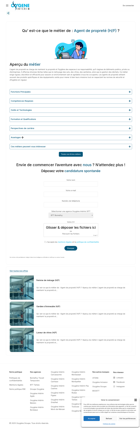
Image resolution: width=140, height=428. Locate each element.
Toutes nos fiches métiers (71, 154)
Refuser (109, 418)
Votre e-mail (71, 190)
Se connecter (128, 5)
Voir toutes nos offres (19, 271)
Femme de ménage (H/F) (48, 280)
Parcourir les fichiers (70, 234)
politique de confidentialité (87, 242)
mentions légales (65, 242)
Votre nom (70, 180)
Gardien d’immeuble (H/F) (48, 306)
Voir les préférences (127, 418)
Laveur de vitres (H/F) (46, 332)
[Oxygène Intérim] (20, 5)
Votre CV (71, 228)
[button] (136, 400)
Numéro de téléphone (71, 201)
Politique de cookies (109, 424)
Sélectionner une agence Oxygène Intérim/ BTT (70, 211)
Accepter (91, 418)
